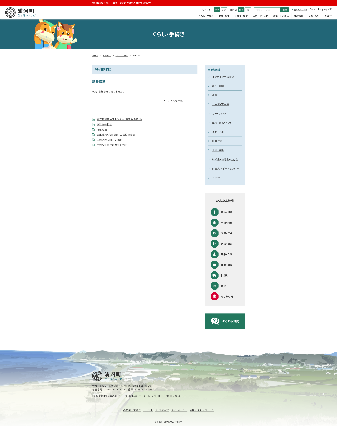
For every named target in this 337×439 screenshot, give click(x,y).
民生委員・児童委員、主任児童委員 (116, 134)
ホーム (95, 55)
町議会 (328, 15)
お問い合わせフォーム (202, 410)
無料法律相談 (104, 124)
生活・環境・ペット (222, 122)
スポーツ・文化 (260, 15)
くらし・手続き (206, 15)
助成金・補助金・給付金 (225, 159)
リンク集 (148, 410)
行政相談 (102, 129)
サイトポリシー (179, 410)
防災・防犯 (314, 15)
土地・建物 (218, 150)
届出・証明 (218, 85)
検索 (285, 9)
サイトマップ (162, 410)
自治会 (216, 177)
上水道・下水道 (220, 104)
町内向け (107, 55)
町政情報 (299, 15)
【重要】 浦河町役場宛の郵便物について (131, 2)
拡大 (224, 9)
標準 (217, 9)
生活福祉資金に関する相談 (112, 144)
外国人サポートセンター (225, 168)
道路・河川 (218, 131)
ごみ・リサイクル (221, 113)
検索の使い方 (300, 9)
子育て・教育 (241, 15)
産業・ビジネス (281, 15)
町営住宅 (217, 141)
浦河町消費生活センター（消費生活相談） (119, 119)
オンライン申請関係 (223, 76)
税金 (214, 95)
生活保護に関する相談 (109, 139)
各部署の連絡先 (132, 410)
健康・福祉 (224, 15)
